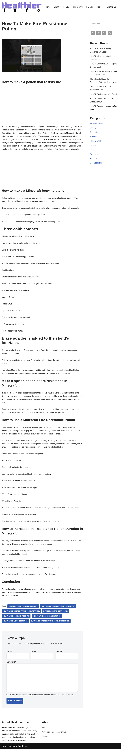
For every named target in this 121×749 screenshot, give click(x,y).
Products (93, 154)
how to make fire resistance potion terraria (21, 611)
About (44, 728)
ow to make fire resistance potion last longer (50, 621)
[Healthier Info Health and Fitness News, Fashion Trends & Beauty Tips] (21, 7)
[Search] (116, 23)
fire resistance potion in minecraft (23, 606)
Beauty (57, 7)
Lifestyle (93, 150)
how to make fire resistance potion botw (58, 606)
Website (59, 651)
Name (9, 651)
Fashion (89, 7)
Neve (4, 746)
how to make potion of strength (16, 616)
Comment (11, 662)
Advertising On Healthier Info (54, 732)
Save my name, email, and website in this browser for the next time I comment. (41, 695)
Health (66, 7)
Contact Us (111, 7)
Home (48, 7)
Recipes (100, 7)
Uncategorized (96, 163)
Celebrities (94, 132)
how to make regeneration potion (46, 616)
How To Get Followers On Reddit (104, 94)
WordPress (23, 746)
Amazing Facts (96, 123)
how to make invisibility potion (55, 611)
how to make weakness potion (15, 621)
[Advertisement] (42, 104)
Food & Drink (77, 7)
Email (34, 651)
